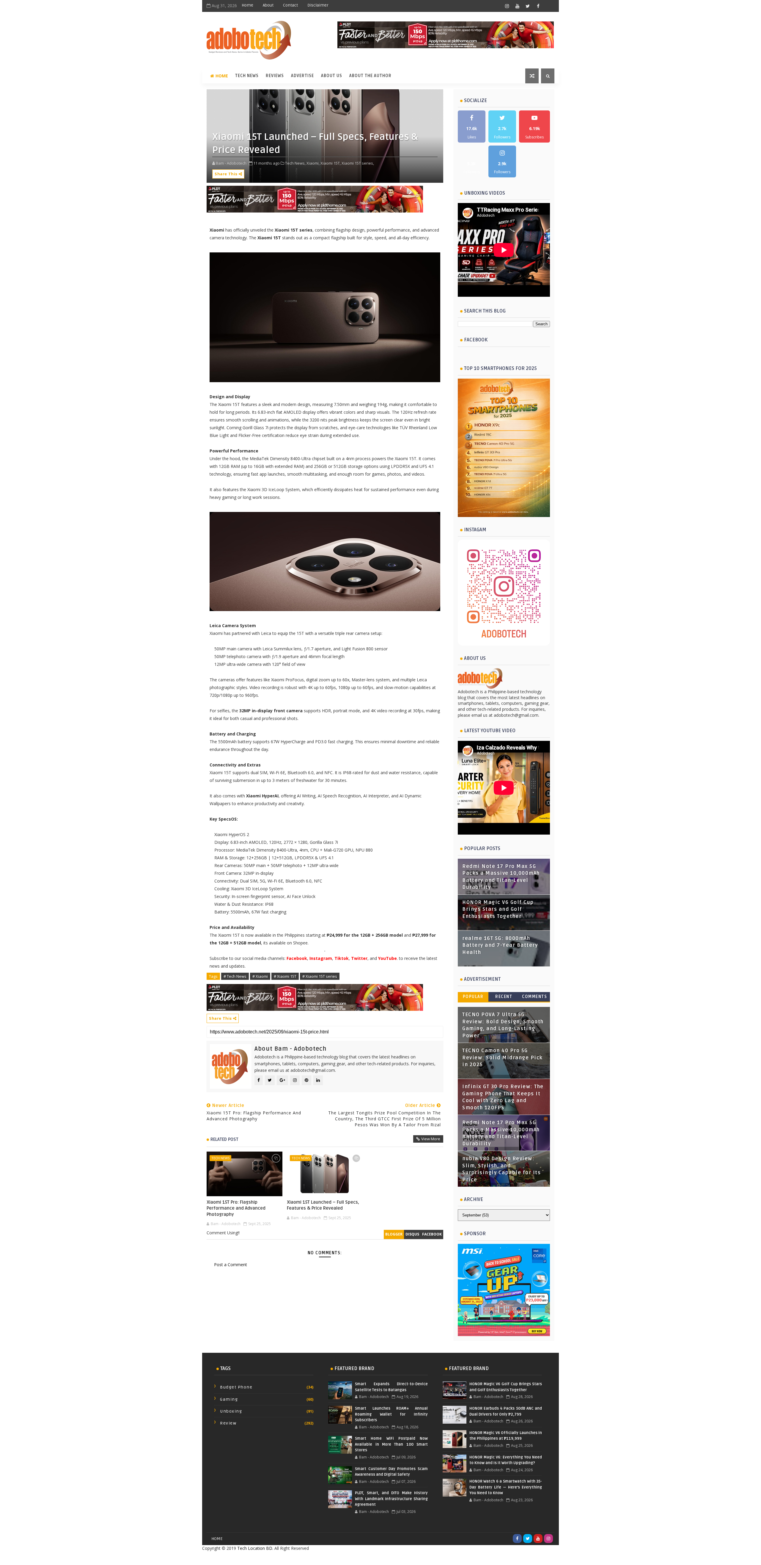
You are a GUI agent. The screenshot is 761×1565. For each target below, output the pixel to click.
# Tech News (235, 976)
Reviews (275, 75)
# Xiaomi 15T (285, 976)
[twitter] (527, 5)
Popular (473, 996)
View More (430, 1138)
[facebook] (538, 5)
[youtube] (517, 5)
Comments (534, 996)
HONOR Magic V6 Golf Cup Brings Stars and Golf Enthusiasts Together (498, 909)
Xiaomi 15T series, (358, 163)
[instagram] (506, 5)
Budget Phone (236, 1387)
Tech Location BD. (255, 1548)
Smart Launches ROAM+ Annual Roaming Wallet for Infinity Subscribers (391, 1414)
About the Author (370, 75)
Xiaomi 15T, (330, 163)
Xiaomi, (313, 163)
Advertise (302, 75)
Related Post (224, 1139)
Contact (290, 5)
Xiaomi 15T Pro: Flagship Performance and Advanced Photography (236, 1208)
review (228, 1423)
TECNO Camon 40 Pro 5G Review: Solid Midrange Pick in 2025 (502, 1058)
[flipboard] (548, 5)
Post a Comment (230, 1264)
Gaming (229, 1399)
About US (331, 75)
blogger (393, 1234)
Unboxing (231, 1411)
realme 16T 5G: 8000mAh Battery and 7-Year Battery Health (500, 945)
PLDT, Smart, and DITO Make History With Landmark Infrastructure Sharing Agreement (391, 1499)
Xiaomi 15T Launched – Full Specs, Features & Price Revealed (323, 1205)
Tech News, (295, 163)
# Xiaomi (260, 976)
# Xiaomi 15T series (319, 976)
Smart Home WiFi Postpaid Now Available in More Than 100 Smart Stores (391, 1444)
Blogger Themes (428, 1558)
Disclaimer (317, 5)
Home (247, 5)
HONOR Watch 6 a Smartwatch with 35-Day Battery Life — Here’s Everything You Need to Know (505, 1487)
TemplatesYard (367, 1558)
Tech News (247, 75)
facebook (432, 1234)
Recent (503, 996)
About (268, 5)
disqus (412, 1234)
